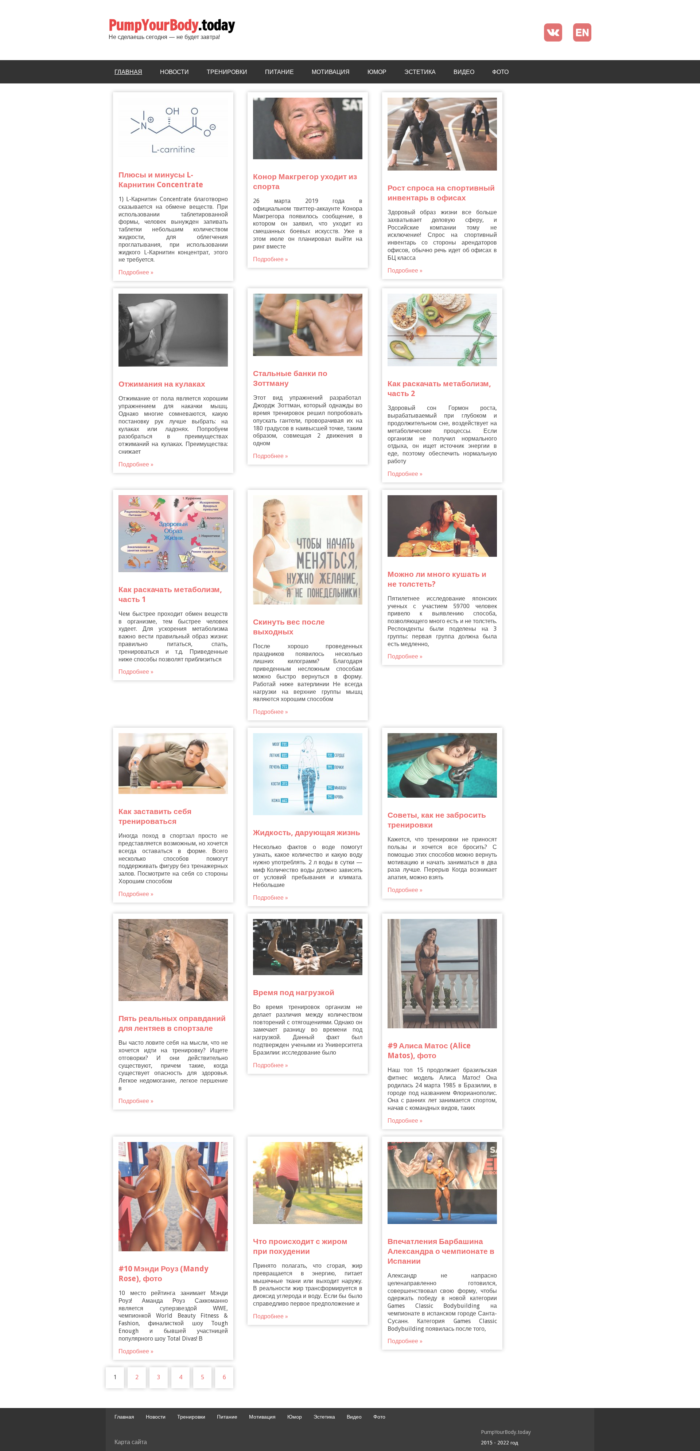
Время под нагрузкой (293, 992)
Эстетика (420, 72)
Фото (500, 72)
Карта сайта (130, 1442)
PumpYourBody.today (506, 1432)
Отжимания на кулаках (161, 384)
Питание (279, 72)
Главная (128, 72)
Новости (174, 72)
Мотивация (331, 72)
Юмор (377, 72)
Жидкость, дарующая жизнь (306, 832)
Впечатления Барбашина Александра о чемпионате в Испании (441, 1251)
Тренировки (227, 72)
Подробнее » (135, 272)
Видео (464, 72)
